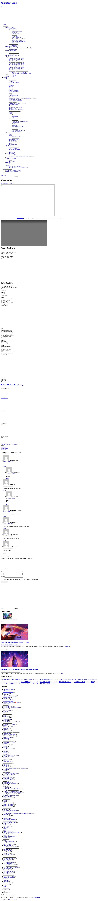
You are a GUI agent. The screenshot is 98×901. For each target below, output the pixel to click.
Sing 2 (7, 157)
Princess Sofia (65, 681)
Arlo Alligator (21, 679)
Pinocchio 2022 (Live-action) (18, 130)
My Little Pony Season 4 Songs (16, 62)
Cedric (28, 679)
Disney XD (6, 738)
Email (2, 574)
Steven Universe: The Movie (12, 848)
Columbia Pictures (7, 723)
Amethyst (2, 679)
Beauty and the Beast (14, 82)
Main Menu (3, 175)
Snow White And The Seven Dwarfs (17, 103)
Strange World (6, 849)
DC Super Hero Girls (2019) (12, 55)
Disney (8, 78)
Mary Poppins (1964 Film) (18, 126)
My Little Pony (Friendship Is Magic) (11, 788)
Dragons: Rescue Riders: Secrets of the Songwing (20, 47)
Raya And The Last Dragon (15, 100)
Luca (13, 117)
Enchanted (14, 125)
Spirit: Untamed (15, 138)
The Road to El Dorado (14, 142)
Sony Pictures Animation (9, 836)
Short (4, 828)
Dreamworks (9, 133)
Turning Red (15, 116)
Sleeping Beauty (13, 102)
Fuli (67, 679)
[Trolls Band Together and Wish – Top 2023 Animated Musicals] (14, 666)
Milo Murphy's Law (8, 777)
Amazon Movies (10, 153)
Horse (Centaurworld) (79, 679)
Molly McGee (16, 681)
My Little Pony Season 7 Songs (16, 65)
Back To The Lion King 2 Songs (12, 385)
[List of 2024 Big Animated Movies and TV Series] (14, 639)
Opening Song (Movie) (8, 804)
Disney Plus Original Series (9, 736)
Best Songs (6, 708)
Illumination (6, 765)
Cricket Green (37, 679)
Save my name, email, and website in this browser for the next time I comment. (20, 579)
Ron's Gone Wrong (7, 826)
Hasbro (8, 165)
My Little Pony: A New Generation (11, 791)
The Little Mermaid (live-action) (10, 867)
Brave (13, 114)
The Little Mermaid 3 (11, 866)
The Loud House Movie (14, 149)
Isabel (86, 679)
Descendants (6, 728)
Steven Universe (10, 76)
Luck (10, 160)
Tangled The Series (7, 850)
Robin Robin (6, 824)
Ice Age (11, 163)
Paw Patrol (5, 809)
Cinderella (11, 85)
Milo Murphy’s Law (16, 37)
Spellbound (6, 839)
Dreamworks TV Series (11, 46)
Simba (4, 447)
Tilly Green (35, 683)
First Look (5, 750)
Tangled (11, 105)
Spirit (10, 135)
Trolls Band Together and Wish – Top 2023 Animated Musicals (19, 669)
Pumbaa (72, 681)
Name (2, 571)
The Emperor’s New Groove (15, 107)
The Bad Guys (12, 140)
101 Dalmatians (12, 80)
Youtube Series (6, 889)
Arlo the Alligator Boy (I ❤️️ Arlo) (11, 702)
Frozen (10, 87)
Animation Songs (9, 3)
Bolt (10, 84)
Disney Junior (12, 28)
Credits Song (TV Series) (9, 724)
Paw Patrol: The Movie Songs (10, 810)
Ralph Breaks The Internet (15, 99)
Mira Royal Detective (8, 778)
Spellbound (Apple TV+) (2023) (13, 170)
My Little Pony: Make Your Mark (14, 792)
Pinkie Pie (25, 681)
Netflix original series (8, 797)
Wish (4, 886)
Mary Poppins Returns (20, 127)
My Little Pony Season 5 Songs (16, 63)
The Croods (6, 855)
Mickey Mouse (6, 775)
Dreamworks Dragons (8, 741)
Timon (38, 683)
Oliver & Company (13, 95)
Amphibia (14, 32)
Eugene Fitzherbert (55, 679)
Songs (2, 444)
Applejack (14, 679)
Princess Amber (34, 682)
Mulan (10, 94)
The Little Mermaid (7, 863)
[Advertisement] (44, 271)
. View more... (67, 646)
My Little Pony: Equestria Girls (16, 69)
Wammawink (53, 683)
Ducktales (14, 35)
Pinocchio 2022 (7, 815)
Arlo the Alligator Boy (14, 147)
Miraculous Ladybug (11, 75)
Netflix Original (9, 145)
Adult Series (6, 693)
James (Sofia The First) (92, 679)
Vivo (10, 151)
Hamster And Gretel (8, 756)
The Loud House (7, 868)
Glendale (69, 679)
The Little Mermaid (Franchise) (16, 109)
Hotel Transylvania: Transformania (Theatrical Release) (21, 156)
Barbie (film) (6, 703)
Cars (4, 715)
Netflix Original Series (11, 50)
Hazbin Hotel (6, 759)
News (4, 801)
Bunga (25, 679)
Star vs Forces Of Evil (8, 844)
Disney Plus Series (13, 44)
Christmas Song (7, 719)
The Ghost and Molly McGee (18, 41)
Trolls (10, 143)
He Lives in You (4, 448)
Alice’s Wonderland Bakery (9, 695)
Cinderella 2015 (15, 122)
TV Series (5, 26)
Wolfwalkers (12, 161)
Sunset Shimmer (23, 683)
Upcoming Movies (7, 169)
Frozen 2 (5, 752)
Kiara (2, 447)
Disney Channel (13, 29)
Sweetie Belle (30, 683)
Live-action (11, 118)
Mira (12, 681)
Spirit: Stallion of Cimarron (18, 136)
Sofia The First (6, 833)
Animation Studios (7, 699)
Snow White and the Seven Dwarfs (11, 832)
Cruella (13, 123)
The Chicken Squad (7, 854)
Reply (4, 466)
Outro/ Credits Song (8, 806)
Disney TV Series (10, 27)
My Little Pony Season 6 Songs (16, 64)
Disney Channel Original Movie (10, 732)
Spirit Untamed (9, 842)
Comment (3, 569)
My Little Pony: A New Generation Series (18, 71)
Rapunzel (87, 682)
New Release (6, 800)
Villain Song (6, 884)
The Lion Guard (7, 859)
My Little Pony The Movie (15, 166)
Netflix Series (6, 799)
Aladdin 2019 (15, 120)
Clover (33, 679)
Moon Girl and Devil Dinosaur (10, 783)
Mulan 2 (8, 787)
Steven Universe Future (11, 846)
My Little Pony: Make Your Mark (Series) (21, 73)
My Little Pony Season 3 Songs (16, 60)
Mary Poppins (3, 681)
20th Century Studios (8, 692)
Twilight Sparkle (45, 683)
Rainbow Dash (79, 682)
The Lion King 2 (20, 218)
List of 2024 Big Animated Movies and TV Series (15, 642)
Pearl (20, 681)
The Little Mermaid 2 (11, 864)
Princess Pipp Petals (54, 681)
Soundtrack (6, 837)
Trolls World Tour (13, 144)
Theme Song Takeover (8, 877)
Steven (11, 683)
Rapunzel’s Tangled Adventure (19, 38)
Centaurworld (12, 51)
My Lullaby (3, 449)
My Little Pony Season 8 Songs (16, 67)
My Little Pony (9, 56)
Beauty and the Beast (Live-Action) (20, 121)
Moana (10, 93)
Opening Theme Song (8, 805)
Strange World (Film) (14, 104)
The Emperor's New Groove (9, 857)
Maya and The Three (14, 53)
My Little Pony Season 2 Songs (16, 59)
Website (2, 576)
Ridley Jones (12, 54)
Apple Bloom (7, 679)
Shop (4, 172)
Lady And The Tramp (14, 91)
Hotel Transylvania (7, 763)
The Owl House (15, 42)
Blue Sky (8, 162)
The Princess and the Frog (15, 111)
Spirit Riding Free (13, 49)
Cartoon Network (7, 716)
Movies (5, 77)
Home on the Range (13, 90)
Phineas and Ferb (7, 812)
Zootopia (11, 112)
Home (4, 24)
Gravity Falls (15, 36)
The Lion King (12, 108)
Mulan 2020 (15, 129)
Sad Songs (5, 827)
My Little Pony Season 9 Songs (16, 68)
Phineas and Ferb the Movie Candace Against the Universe (22, 98)
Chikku (30, 679)
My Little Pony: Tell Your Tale (19, 72)
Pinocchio (11, 96)
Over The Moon (13, 148)
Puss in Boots (6, 818)
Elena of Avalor (7, 745)
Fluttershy (62, 679)
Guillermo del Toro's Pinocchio (10, 755)
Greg (72, 679)
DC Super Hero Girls (8, 726)
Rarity (93, 682)
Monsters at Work (16, 45)
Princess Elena (45, 682)
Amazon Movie (7, 697)
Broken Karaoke (7, 714)
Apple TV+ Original (11, 158)
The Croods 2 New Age (14, 139)
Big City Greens (15, 33)
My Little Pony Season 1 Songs (16, 58)
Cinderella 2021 (12, 154)
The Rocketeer (6, 873)
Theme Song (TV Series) (9, 876)
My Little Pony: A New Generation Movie (18, 167)
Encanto (11, 86)
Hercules (11, 89)
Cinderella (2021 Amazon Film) (10, 721)
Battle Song (6, 705)
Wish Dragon (12, 152)
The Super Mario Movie (8, 875)
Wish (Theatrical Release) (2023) (13, 171)
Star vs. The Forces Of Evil (18, 40)
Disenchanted (9, 748)
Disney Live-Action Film (9, 734)
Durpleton (49, 679)
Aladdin (11, 81)
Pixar (10, 113)
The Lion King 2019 (16, 131)
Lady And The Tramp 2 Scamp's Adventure (16, 768)
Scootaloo (4, 683)
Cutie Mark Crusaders (43, 679)
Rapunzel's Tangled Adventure (10, 821)
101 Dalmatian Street (17, 31)
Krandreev (13, 183)
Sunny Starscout (16, 683)
